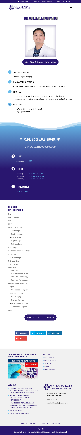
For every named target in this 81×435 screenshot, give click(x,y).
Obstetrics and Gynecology (19, 251)
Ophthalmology (14, 257)
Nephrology (15, 241)
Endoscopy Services (16, 410)
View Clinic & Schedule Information (40, 62)
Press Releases (49, 370)
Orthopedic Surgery (19, 307)
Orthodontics (13, 261)
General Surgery (17, 300)
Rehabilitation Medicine (17, 283)
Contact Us (44, 423)
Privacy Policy (55, 423)
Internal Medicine (15, 227)
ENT (10, 224)
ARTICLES (47, 364)
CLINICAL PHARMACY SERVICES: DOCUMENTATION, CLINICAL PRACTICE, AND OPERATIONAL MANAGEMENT (24, 390)
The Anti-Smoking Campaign (19, 413)
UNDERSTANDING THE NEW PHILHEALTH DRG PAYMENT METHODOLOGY (20, 398)
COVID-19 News (50, 361)
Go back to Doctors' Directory (40, 317)
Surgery (11, 287)
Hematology (16, 237)
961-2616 (47, 2)
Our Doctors (34, 423)
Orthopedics (13, 264)
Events (46, 367)
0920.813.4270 (22, 191)
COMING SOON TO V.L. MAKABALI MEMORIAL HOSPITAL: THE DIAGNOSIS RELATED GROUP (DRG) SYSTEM (23, 405)
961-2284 (38, 2)
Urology (11, 310)
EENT (10, 221)
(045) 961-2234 (26, 2)
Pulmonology (16, 244)
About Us (24, 423)
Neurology (12, 247)
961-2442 (56, 2)
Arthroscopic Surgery (19, 290)
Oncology (12, 254)
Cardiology (15, 230)
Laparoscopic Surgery (19, 303)
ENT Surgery (16, 296)
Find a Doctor (49, 358)
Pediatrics (12, 268)
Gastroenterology (18, 234)
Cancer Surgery (17, 293)
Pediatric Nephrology (19, 276)
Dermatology (13, 217)
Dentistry (12, 214)
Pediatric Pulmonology (20, 280)
